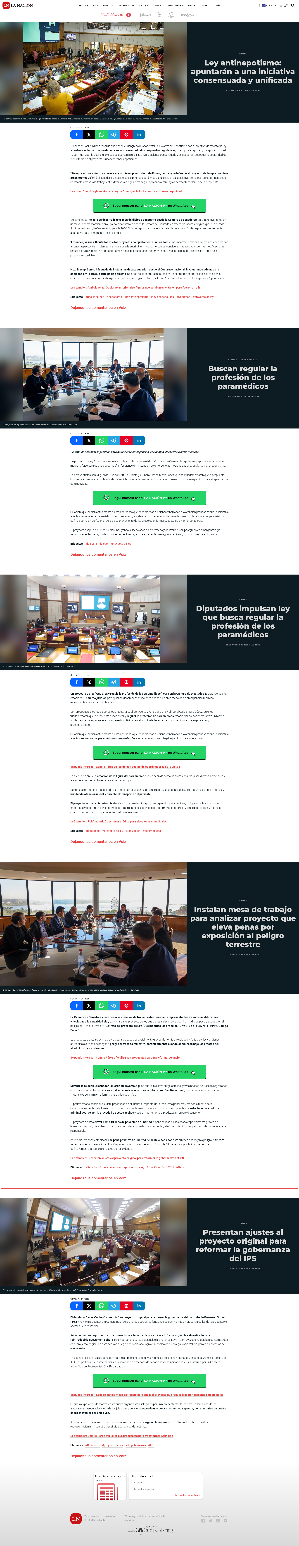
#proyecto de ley (203, 296)
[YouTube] (225, 1520)
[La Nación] (17, 5)
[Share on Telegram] (114, 134)
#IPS (151, 1445)
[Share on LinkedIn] (139, 134)
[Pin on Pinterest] (126, 134)
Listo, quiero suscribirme (187, 1495)
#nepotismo (114, 296)
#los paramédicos (96, 543)
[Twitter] (210, 1520)
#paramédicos (152, 830)
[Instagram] (218, 1520)
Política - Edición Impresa (243, 360)
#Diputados (92, 830)
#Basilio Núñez (94, 296)
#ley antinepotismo (136, 296)
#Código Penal (176, 1167)
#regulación (133, 830)
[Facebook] (203, 1520)
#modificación (156, 1167)
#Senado (91, 1167)
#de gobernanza (136, 1445)
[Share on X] (89, 134)
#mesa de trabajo (110, 1167)
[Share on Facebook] (76, 134)
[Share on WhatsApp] (101, 134)
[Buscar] (293, 5)
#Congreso (183, 296)
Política (243, 54)
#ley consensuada (162, 296)
